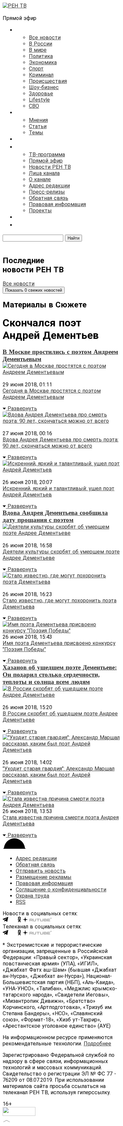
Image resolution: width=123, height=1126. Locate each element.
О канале (40, 179)
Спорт (36, 69)
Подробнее (97, 1043)
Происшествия (48, 81)
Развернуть (21, 408)
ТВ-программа (47, 154)
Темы (36, 132)
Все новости (45, 37)
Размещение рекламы (44, 877)
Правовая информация (57, 204)
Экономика (43, 62)
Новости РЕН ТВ (50, 167)
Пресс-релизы (47, 192)
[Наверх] (6, 1120)
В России (40, 44)
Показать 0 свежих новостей (33, 290)
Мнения (38, 120)
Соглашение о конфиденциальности (61, 889)
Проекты (40, 210)
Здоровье (41, 93)
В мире (38, 50)
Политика (41, 56)
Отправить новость (41, 871)
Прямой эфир (46, 161)
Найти (73, 238)
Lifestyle (39, 100)
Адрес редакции (49, 186)
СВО (34, 106)
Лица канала (44, 173)
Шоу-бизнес (44, 87)
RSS (21, 902)
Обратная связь (48, 198)
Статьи (38, 126)
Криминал (41, 75)
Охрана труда (32, 896)
